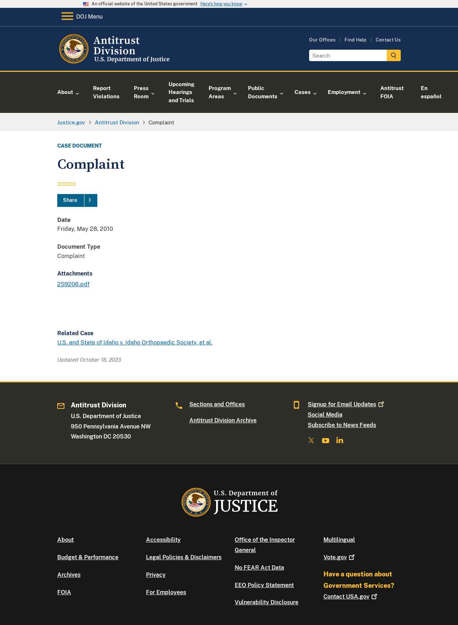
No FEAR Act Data (259, 567)
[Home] (115, 62)
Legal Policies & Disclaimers (183, 557)
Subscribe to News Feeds (342, 425)
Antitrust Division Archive (223, 420)
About (65, 539)
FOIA (64, 592)
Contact (346, 596)
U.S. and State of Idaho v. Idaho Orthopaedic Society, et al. (135, 342)
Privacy (156, 574)
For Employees (166, 592)
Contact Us (388, 40)
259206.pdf (73, 284)
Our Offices (322, 40)
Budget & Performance (87, 557)
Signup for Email (342, 404)
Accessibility (163, 539)
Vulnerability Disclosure (266, 602)
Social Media (325, 414)
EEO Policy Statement (264, 585)
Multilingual (339, 539)
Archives (69, 574)
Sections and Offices (217, 404)
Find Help (356, 40)
